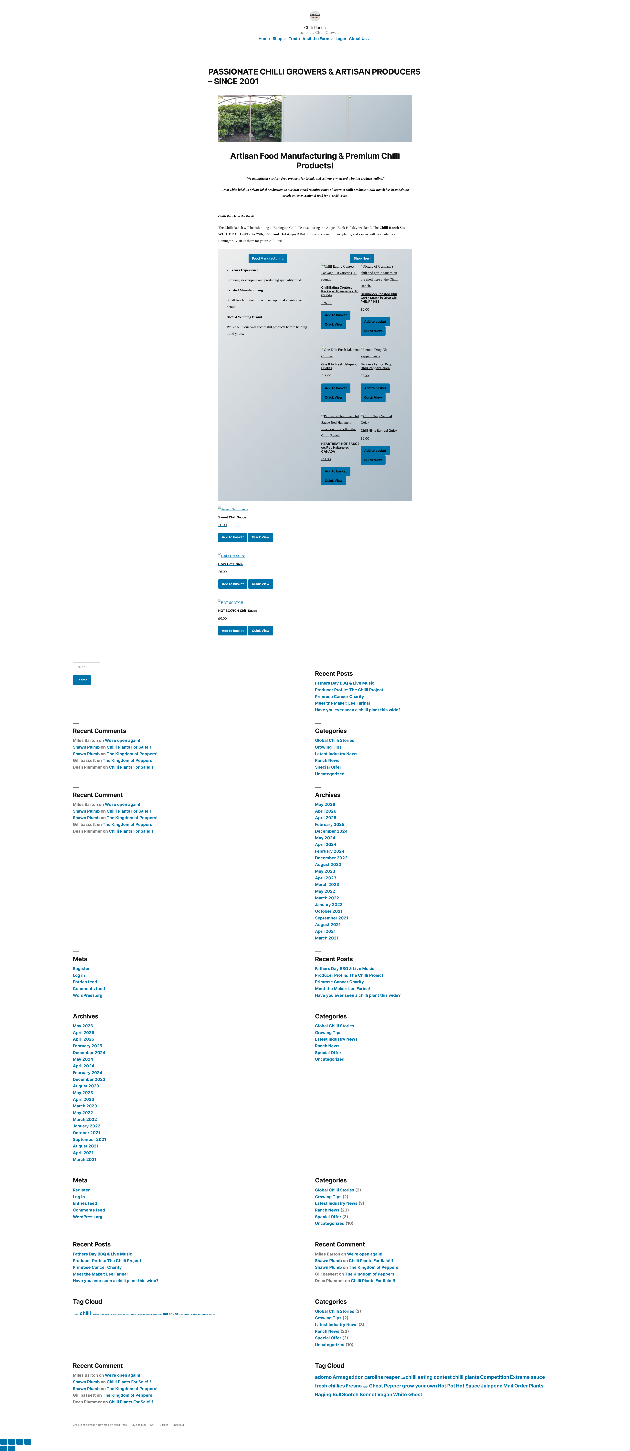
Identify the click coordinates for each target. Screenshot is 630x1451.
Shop (277, 38)
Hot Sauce (468, 1386)
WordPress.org (87, 995)
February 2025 (329, 824)
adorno (323, 1377)
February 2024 (330, 851)
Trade (294, 38)
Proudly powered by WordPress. (108, 1424)
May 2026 (325, 804)
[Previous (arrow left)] (3, 1448)
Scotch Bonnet (359, 1394)
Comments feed (89, 988)
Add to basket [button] (336, 315)
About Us (358, 38)
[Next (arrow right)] (11, 1448)
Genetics (133, 1314)
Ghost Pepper (385, 1386)
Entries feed (85, 981)
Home (264, 38)
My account (139, 1424)
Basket (164, 1424)
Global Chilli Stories (334, 740)
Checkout (178, 1424)
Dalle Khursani (123, 1314)
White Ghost (407, 1394)
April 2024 (325, 844)
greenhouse (143, 1314)
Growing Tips (328, 747)
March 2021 (326, 938)
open (181, 1314)
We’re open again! (122, 740)
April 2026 (325, 811)
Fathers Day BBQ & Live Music (344, 683)
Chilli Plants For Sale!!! (129, 747)
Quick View (334, 324)
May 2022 (325, 891)
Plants (536, 1386)
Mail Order (515, 1386)
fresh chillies (330, 1386)
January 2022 (329, 904)
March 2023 (327, 884)
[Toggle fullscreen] (11, 1441)
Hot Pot (446, 1386)
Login (341, 38)
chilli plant (104, 1314)
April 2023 (325, 877)
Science (194, 1314)
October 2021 (328, 911)
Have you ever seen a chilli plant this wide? (358, 709)
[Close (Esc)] (27, 1441)
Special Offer (328, 767)
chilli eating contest (429, 1377)
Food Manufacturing (268, 258)
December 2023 (331, 857)
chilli (85, 1313)
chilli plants (465, 1377)
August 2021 (328, 924)
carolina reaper (382, 1377)
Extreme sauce (527, 1377)
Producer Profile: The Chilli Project (349, 689)
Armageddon (348, 1377)
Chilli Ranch (315, 27)
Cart (153, 1424)
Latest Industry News (336, 753)
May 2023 (325, 871)
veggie (212, 1314)
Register (81, 968)
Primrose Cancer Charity (339, 696)
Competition (494, 1377)
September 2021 (331, 918)
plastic (187, 1314)
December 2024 (331, 831)
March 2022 (327, 897)
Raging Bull (328, 1394)
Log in (79, 975)
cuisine (113, 1314)
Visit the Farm (316, 38)
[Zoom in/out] (3, 1441)
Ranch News (327, 760)
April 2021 (325, 931)
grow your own (155, 1314)
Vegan (384, 1394)
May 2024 (325, 837)
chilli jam (95, 1314)
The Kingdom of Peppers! (132, 753)
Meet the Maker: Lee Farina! (342, 703)
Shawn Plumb (86, 747)
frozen (365, 1387)
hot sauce (170, 1314)
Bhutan (76, 1314)
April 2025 (325, 817)
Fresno (354, 1386)
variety (205, 1314)
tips (199, 1314)
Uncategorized (330, 773)
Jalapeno (492, 1386)
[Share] (19, 1441)
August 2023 (328, 864)
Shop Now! (362, 258)
